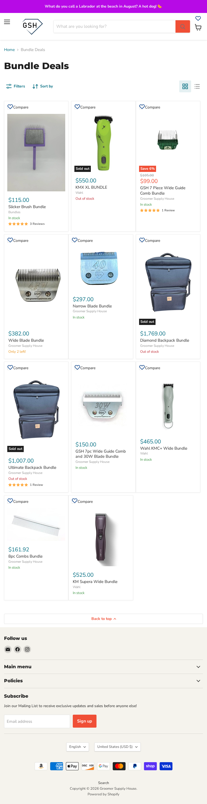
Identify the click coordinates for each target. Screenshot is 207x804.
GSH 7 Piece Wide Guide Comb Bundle (162, 190)
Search (103, 783)
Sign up (84, 721)
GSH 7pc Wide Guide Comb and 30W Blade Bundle (100, 454)
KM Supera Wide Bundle (95, 581)
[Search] (182, 26)
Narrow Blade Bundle (92, 306)
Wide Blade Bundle (26, 340)
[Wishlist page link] (198, 18)
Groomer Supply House (157, 198)
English (75, 746)
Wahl (79, 193)
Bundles (14, 212)
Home (9, 50)
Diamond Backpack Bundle (164, 340)
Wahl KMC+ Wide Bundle (163, 448)
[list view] (197, 86)
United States (115, 746)
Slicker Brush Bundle (27, 206)
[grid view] (185, 86)
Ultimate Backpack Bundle (32, 467)
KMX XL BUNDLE (91, 187)
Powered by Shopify (103, 794)
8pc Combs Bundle (25, 556)
